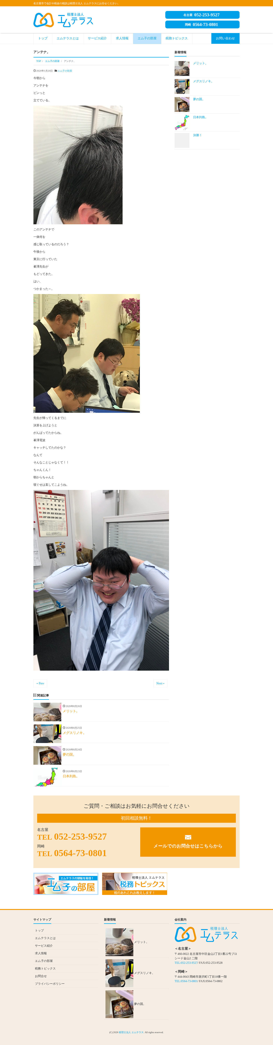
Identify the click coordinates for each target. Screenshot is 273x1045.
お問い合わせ (225, 38)
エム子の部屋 (147, 38)
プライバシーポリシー (50, 983)
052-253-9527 (201, 14)
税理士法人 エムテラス (131, 1032)
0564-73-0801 (201, 24)
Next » (160, 683)
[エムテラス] (63, 19)
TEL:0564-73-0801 (186, 981)
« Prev (40, 683)
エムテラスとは (68, 38)
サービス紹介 (97, 38)
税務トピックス (177, 38)
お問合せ (41, 976)
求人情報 (122, 38)
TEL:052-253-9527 (186, 962)
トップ (43, 38)
